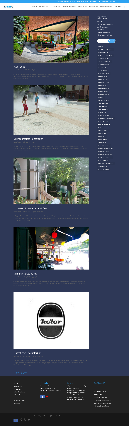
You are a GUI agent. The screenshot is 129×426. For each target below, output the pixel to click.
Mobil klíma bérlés (106, 6)
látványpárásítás (103, 91)
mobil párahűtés (103, 103)
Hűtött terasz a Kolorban (27, 353)
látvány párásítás (103, 94)
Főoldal (34, 6)
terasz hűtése (102, 139)
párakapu (101, 118)
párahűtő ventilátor (104, 115)
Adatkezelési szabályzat (101, 406)
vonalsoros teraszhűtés (105, 157)
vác (99, 160)
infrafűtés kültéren (103, 64)
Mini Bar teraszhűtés (25, 273)
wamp (105, 160)
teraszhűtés (102, 133)
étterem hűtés (102, 166)
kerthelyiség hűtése (104, 73)
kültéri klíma (102, 85)
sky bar (100, 127)
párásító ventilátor (103, 121)
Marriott (101, 97)
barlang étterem (103, 52)
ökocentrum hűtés (103, 169)
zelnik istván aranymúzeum (106, 163)
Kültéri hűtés (82, 6)
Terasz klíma (93, 6)
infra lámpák (102, 67)
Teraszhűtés (56, 6)
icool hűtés (107, 61)
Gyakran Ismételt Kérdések (102, 403)
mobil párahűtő (103, 106)
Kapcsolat (112, 1)
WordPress (59, 416)
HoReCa (60, 1)
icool (100, 61)
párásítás (110, 118)
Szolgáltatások (44, 6)
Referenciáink (98, 394)
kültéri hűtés (102, 79)
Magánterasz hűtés (69, 1)
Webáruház (118, 6)
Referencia (93, 1)
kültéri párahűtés (103, 88)
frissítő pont (109, 55)
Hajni (19, 70)
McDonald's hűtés (103, 100)
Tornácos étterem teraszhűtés (31, 208)
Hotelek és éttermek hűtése (102, 400)
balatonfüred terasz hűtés (105, 49)
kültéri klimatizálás (103, 82)
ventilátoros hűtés (103, 151)
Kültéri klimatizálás (69, 6)
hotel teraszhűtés (103, 58)
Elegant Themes (44, 416)
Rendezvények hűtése (82, 1)
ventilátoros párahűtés (105, 154)
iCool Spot (19, 66)
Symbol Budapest (103, 130)
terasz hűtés (102, 136)
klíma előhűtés (102, 76)
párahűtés (102, 112)
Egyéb (34, 70)
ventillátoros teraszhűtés (105, 148)
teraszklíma (102, 142)
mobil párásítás (103, 109)
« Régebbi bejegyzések (20, 373)
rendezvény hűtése (104, 124)
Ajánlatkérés (105, 1)
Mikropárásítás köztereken (28, 138)
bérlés (100, 55)
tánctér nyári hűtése (104, 145)
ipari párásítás (102, 70)
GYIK (99, 1)
